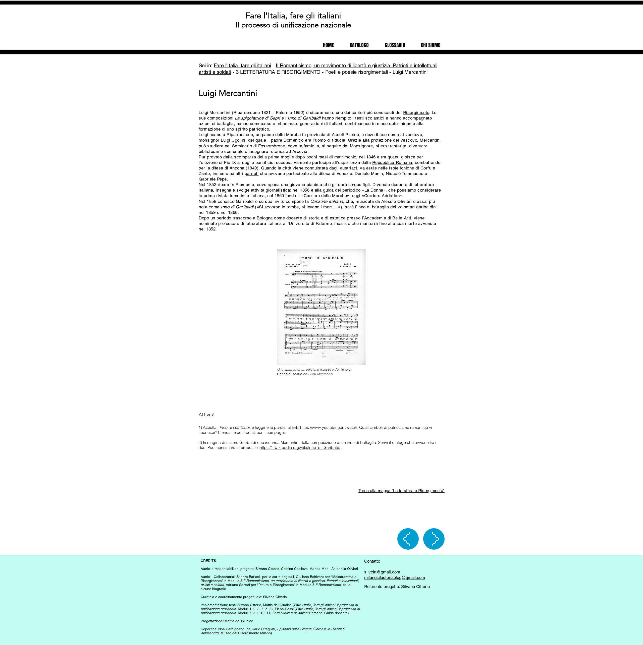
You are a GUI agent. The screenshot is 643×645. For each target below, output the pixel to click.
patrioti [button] (251, 173)
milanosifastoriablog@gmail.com (394, 577)
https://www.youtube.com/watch (328, 427)
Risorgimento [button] (416, 112)
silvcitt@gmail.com (382, 571)
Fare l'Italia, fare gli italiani (293, 15)
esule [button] (371, 167)
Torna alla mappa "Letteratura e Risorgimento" (401, 490)
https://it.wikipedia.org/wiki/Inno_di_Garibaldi (300, 447)
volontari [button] (406, 206)
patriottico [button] (259, 129)
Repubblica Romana (392, 162)
